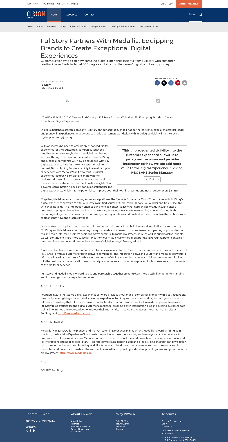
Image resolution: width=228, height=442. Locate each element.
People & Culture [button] (149, 26)
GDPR (171, 4)
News (54, 14)
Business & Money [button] (56, 26)
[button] (114, 100)
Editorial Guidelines (80, 429)
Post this (154, 179)
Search (193, 14)
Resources (71, 14)
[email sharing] (184, 83)
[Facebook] (30, 430)
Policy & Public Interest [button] (124, 26)
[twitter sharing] (164, 83)
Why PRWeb (33, 4)
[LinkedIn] (34, 430)
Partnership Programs (81, 426)
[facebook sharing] (157, 83)
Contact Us (31, 427)
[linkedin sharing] (171, 83)
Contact (89, 14)
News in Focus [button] (35, 26)
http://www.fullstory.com (74, 313)
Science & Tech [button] (78, 26)
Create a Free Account (189, 4)
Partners (75, 424)
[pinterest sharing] (177, 83)
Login (163, 4)
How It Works (48, 4)
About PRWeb (77, 421)
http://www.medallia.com (76, 353)
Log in (164, 424)
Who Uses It (62, 4)
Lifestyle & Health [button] (99, 26)
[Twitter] (27, 430)
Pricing (74, 4)
